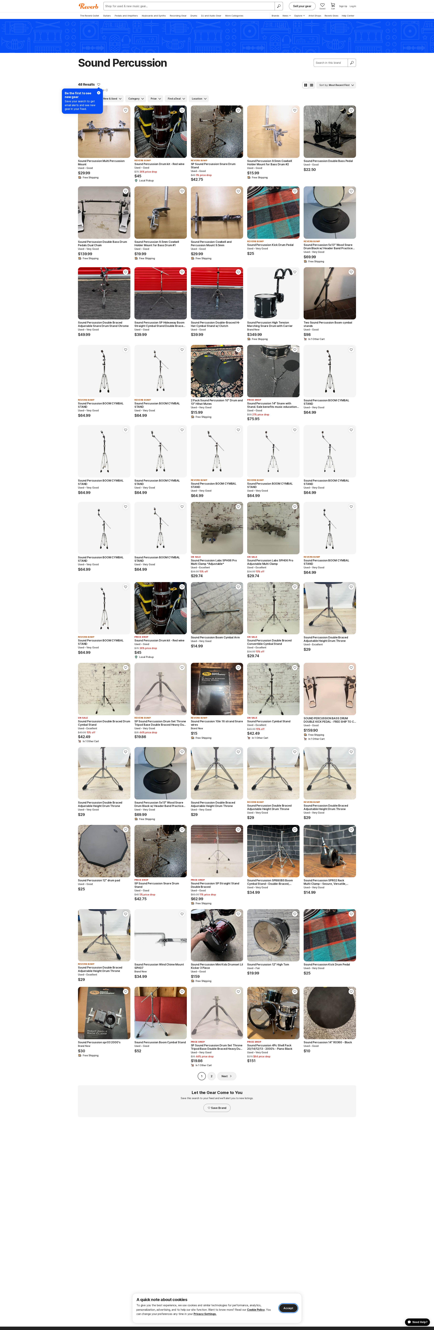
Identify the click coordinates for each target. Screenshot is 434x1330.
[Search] (279, 6)
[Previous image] (82, 131)
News (285, 15)
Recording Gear (178, 15)
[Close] (98, 92)
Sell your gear (302, 6)
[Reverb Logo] (88, 6)
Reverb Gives (331, 15)
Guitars (107, 15)
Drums (194, 15)
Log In (353, 6)
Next (225, 1076)
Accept (288, 1308)
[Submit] (352, 63)
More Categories (234, 15)
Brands (275, 15)
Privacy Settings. (205, 1314)
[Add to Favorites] (98, 84)
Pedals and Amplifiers (126, 15)
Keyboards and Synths (154, 15)
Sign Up (343, 6)
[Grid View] (305, 85)
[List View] (311, 85)
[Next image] (125, 131)
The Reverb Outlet (89, 15)
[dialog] (217, 1308)
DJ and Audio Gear (211, 15)
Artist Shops (315, 15)
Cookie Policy (256, 1309)
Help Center (348, 15)
